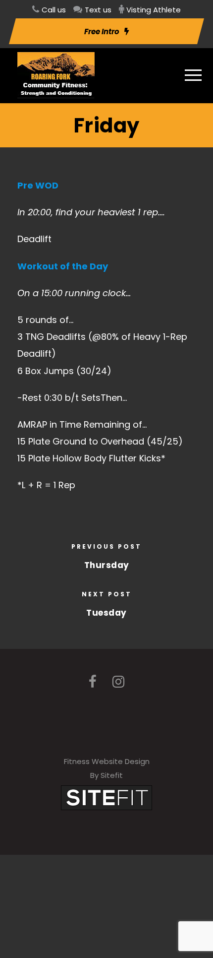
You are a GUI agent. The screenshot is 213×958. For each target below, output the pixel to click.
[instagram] (118, 682)
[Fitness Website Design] (106, 797)
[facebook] (93, 682)
